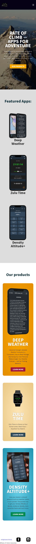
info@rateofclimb (6, 539)
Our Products (18, 66)
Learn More (18, 369)
